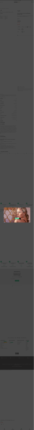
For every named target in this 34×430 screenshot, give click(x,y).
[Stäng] (30, 206)
